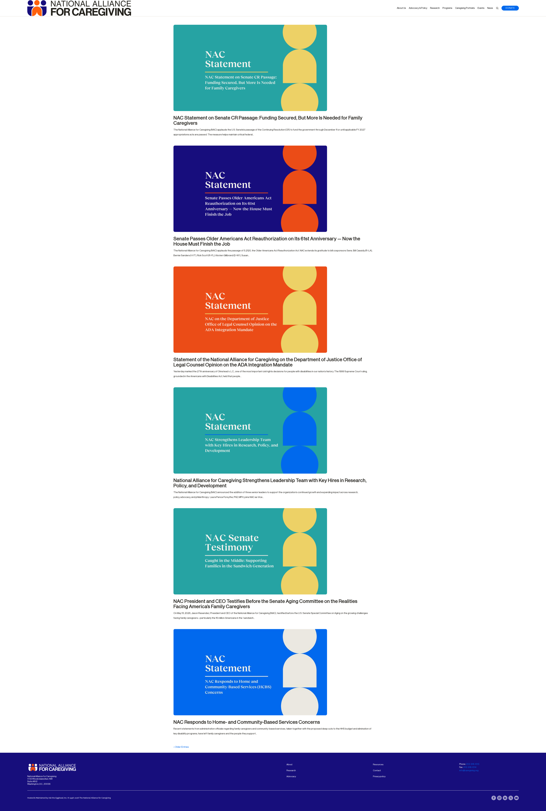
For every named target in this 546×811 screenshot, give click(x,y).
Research (435, 8)
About (289, 765)
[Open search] (497, 8)
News (490, 8)
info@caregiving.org (468, 770)
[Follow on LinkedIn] (505, 798)
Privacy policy (379, 776)
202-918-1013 (472, 764)
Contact (377, 770)
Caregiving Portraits (465, 8)
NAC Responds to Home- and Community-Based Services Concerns (246, 722)
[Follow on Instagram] (499, 798)
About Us (401, 8)
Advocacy (291, 776)
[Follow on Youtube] (516, 798)
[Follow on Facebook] (493, 798)
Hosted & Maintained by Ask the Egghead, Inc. (47, 798)
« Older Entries (181, 747)
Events (481, 8)
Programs (447, 8)
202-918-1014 (469, 767)
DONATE (510, 8)
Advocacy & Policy (418, 8)
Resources (378, 765)
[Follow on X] (510, 798)
